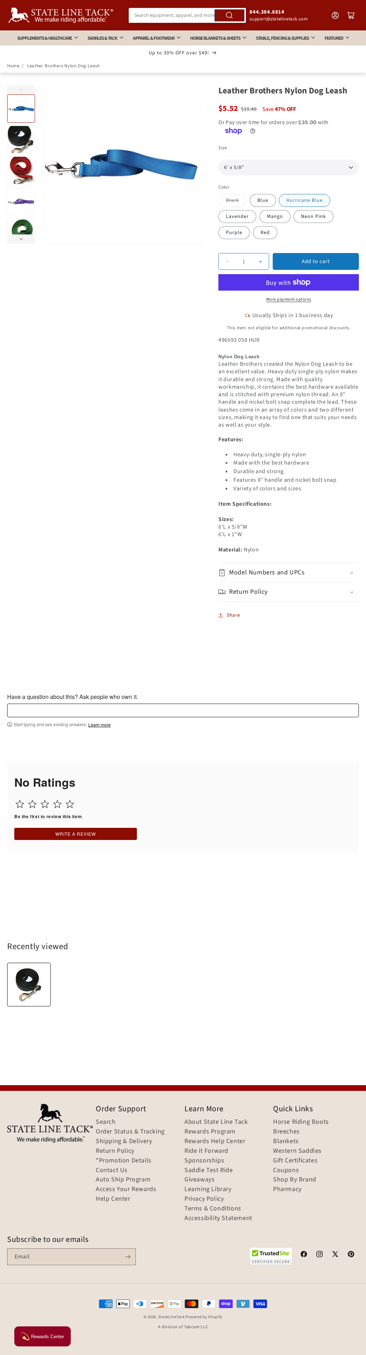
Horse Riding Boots (301, 1122)
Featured (334, 38)
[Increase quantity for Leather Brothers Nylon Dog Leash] (260, 261)
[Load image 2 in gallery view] (21, 140)
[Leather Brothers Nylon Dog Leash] (29, 984)
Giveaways (199, 1179)
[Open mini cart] (351, 15)
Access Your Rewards (126, 1189)
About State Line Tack (216, 1122)
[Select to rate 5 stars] (69, 804)
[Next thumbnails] (21, 239)
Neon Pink (313, 216)
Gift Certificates (295, 1160)
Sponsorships (204, 1160)
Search (106, 1122)
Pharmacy (287, 1189)
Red (265, 232)
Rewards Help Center (214, 1141)
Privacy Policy (204, 1199)
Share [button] (233, 615)
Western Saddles (297, 1151)
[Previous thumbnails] (21, 89)
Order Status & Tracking (130, 1131)
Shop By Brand (294, 1179)
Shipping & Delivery (124, 1141)
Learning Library (208, 1189)
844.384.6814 (266, 12)
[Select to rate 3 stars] (44, 804)
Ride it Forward (206, 1151)
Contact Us (112, 1170)
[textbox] (183, 710)
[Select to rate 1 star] (19, 804)
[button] (288, 572)
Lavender (237, 216)
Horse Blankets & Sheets (215, 38)
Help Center (113, 1199)
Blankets (286, 1141)
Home (13, 66)
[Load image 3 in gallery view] (21, 170)
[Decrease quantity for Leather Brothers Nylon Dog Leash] (227, 261)
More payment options (288, 299)
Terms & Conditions (212, 1208)
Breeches (286, 1131)
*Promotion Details (124, 1160)
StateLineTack (171, 1317)
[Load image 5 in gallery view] (21, 232)
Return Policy (115, 1151)
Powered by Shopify (204, 1317)
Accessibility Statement (218, 1218)
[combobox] (187, 15)
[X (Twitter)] (335, 1255)
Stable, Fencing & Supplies (282, 38)
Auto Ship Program (123, 1179)
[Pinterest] (351, 1255)
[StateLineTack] (60, 15)
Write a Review (75, 834)
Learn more (99, 725)
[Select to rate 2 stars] (32, 804)
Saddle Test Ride (208, 1170)
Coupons (286, 1170)
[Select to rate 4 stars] (57, 804)
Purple (234, 232)
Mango (275, 216)
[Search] (229, 15)
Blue (262, 200)
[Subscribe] (127, 1256)
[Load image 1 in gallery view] (21, 108)
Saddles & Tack (102, 38)
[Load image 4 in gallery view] (21, 201)
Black (232, 200)
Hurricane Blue (304, 200)
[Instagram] (319, 1255)
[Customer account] (335, 15)
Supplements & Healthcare (44, 38)
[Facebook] (304, 1255)
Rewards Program (210, 1131)
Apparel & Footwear (153, 38)
